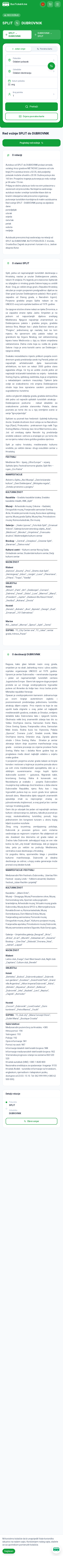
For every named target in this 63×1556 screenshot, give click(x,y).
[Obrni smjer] (51, 66)
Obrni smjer (33, 1121)
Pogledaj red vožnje (30, 143)
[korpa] (50, 4)
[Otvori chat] (56, 1549)
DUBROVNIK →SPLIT (45, 34)
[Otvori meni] (57, 4)
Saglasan (8, 1551)
